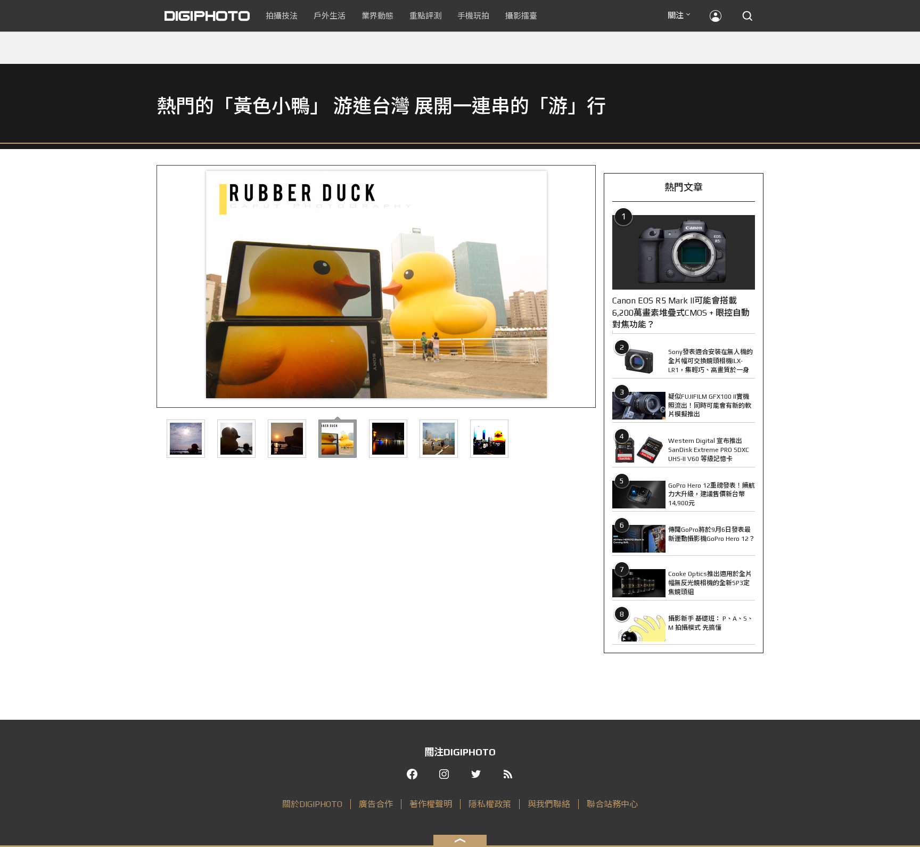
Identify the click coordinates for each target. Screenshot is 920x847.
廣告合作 (376, 804)
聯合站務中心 (612, 804)
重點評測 (425, 15)
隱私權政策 (490, 804)
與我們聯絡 (549, 804)
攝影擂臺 (521, 15)
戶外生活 (330, 15)
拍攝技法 (282, 15)
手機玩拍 (473, 15)
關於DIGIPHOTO (312, 804)
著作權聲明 (430, 804)
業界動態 (377, 15)
